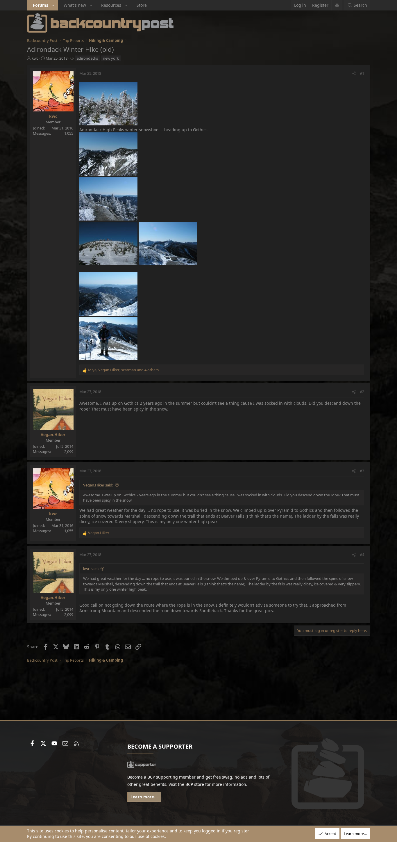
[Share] (354, 73)
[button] (53, 5)
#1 (362, 73)
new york (111, 58)
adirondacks (87, 58)
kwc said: (91, 568)
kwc (35, 58)
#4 (362, 554)
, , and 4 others (123, 369)
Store (142, 5)
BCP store (194, 784)
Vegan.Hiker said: (98, 485)
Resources (111, 5)
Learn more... (144, 797)
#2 (362, 391)
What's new (75, 5)
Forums (40, 5)
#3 (362, 470)
